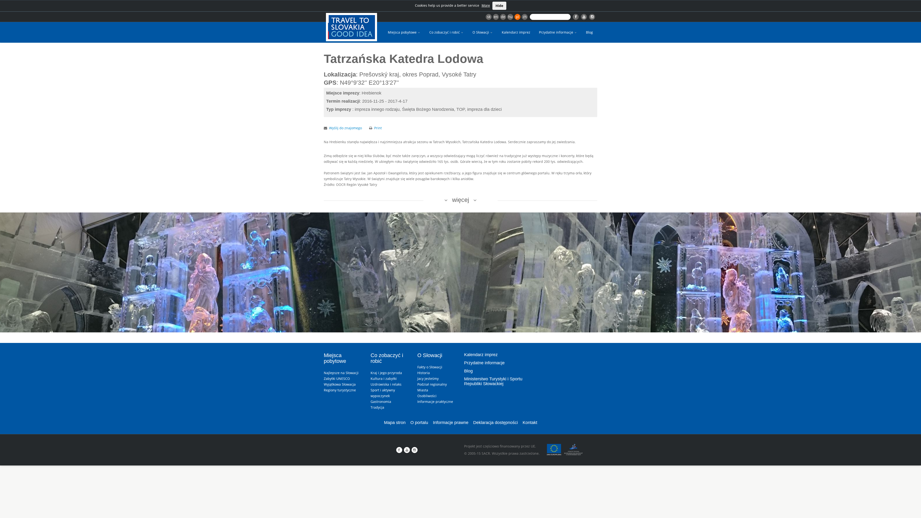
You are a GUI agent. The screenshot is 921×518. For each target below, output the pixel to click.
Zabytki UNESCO (337, 378)
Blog (589, 32)
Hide (499, 5)
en (496, 16)
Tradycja (377, 407)
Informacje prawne (450, 422)
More (486, 5)
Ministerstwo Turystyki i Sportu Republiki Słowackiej (493, 381)
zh (525, 16)
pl (517, 16)
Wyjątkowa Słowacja (340, 384)
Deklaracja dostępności (495, 422)
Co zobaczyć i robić (445, 32)
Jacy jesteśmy (428, 378)
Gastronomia (381, 401)
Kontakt (530, 422)
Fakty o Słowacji (429, 367)
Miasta (422, 390)
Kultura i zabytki (384, 378)
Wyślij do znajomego (345, 128)
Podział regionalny (432, 384)
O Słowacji (481, 32)
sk (488, 16)
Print (378, 128)
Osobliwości (427, 396)
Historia (423, 373)
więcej (460, 199)
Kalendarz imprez (516, 32)
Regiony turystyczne (340, 390)
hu (510, 16)
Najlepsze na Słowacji (341, 373)
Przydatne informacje (556, 32)
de (503, 16)
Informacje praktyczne (435, 401)
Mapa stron (395, 422)
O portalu (419, 422)
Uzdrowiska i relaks (386, 384)
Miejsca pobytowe (403, 32)
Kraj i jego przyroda (386, 373)
